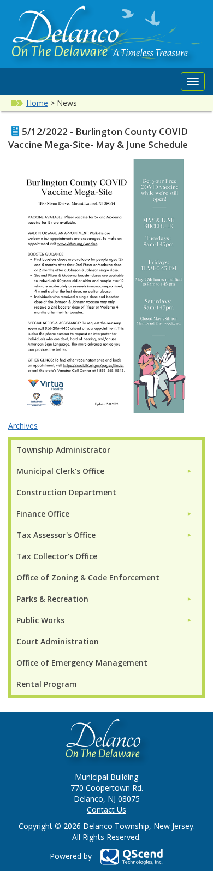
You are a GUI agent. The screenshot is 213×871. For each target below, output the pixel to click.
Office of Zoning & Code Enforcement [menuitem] (87, 577)
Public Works (40, 620)
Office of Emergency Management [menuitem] (81, 662)
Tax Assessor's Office (56, 535)
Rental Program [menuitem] (46, 684)
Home (37, 103)
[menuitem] (104, 471)
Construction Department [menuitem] (66, 492)
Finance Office (42, 513)
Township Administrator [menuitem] (63, 450)
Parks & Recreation (52, 599)
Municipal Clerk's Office (60, 471)
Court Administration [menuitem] (57, 641)
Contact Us (106, 809)
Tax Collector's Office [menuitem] (56, 556)
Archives (23, 425)
